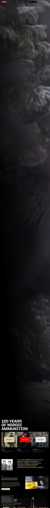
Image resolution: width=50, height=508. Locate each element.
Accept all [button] (4, 504)
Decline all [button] (10, 504)
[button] (7, 506)
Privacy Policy (10, 502)
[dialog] (7, 501)
